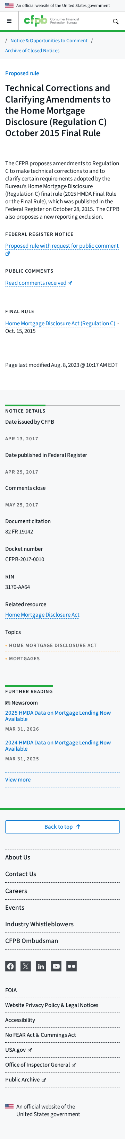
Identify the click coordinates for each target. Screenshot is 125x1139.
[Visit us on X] (25, 965)
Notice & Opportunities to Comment (49, 40)
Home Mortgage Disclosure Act (42, 615)
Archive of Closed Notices (32, 50)
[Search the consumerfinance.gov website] (115, 20)
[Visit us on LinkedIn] (41, 965)
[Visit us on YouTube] (56, 965)
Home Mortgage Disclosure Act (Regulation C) (60, 323)
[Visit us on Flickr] (71, 965)
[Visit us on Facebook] (10, 965)
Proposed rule (22, 73)
